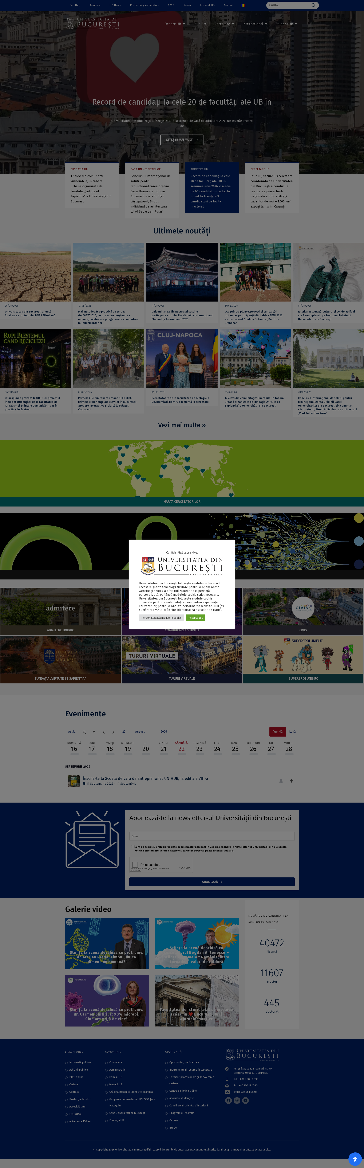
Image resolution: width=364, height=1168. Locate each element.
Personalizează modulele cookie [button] (161, 617)
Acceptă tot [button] (196, 617)
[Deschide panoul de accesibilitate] (355, 1159)
